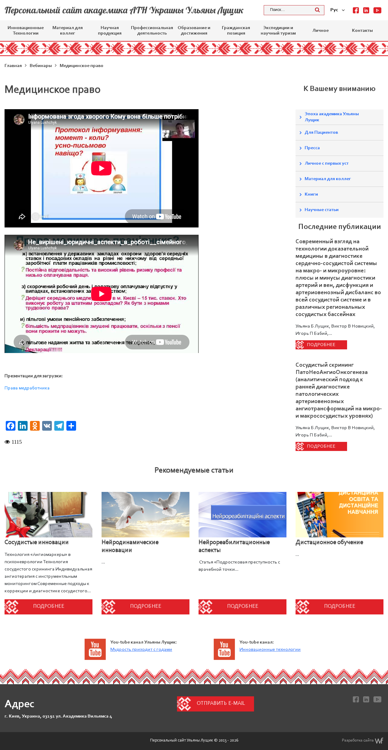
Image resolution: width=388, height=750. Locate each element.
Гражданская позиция (236, 30)
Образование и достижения (194, 30)
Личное (320, 30)
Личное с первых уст (327, 163)
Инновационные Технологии (26, 30)
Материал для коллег (67, 30)
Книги (311, 194)
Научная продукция (110, 30)
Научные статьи (322, 209)
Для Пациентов (321, 132)
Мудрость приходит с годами (141, 649)
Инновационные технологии (270, 649)
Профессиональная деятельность (152, 30)
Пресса (312, 148)
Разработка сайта (358, 740)
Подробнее (321, 344)
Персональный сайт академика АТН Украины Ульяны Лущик (124, 10)
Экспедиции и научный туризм (278, 30)
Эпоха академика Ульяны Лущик (332, 117)
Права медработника (27, 388)
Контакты (362, 30)
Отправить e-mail (221, 703)
